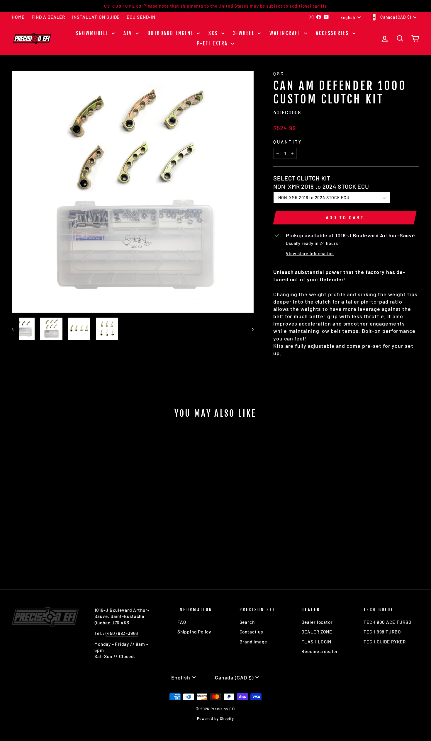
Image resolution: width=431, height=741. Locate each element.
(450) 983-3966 (122, 633)
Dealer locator (317, 622)
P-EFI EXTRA (213, 43)
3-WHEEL (244, 33)
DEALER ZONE (316, 631)
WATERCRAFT (286, 33)
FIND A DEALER (48, 17)
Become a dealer (319, 651)
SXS (214, 33)
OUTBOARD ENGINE (171, 33)
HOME (18, 17)
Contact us (251, 631)
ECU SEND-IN (141, 17)
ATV (128, 33)
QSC (278, 73)
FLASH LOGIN (316, 641)
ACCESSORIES (333, 33)
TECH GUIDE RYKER (384, 641)
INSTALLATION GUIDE (96, 17)
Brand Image (253, 641)
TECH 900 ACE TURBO (388, 622)
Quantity (287, 141)
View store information (310, 253)
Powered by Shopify (215, 718)
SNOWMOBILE (93, 33)
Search (247, 622)
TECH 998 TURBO (382, 631)
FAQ (181, 622)
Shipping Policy (194, 631)
